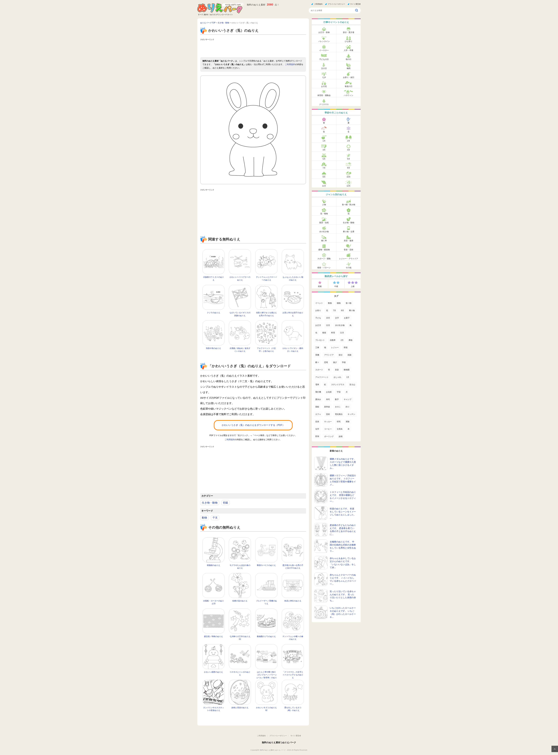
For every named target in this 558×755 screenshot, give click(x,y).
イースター (324, 50)
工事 (317, 347)
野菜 (346, 347)
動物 (204, 517)
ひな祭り (348, 41)
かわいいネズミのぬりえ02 (266, 709)
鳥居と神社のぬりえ (292, 601)
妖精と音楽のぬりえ (239, 707)
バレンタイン (324, 41)
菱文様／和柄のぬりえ (213, 636)
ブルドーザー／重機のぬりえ (266, 602)
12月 (348, 186)
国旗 (349, 355)
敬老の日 (348, 86)
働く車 (324, 241)
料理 (333, 333)
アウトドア (329, 355)
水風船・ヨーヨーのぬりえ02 (213, 602)
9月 (324, 177)
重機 (317, 355)
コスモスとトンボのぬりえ (240, 673)
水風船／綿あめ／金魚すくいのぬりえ (240, 349)
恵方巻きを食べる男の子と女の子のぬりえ (292, 566)
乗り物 (352, 310)
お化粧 (329, 392)
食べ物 (348, 303)
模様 (324, 333)
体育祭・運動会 (324, 95)
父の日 (324, 68)
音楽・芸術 (348, 250)
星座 (317, 421)
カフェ (318, 414)
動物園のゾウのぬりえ (266, 636)
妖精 (341, 436)
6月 (348, 159)
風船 (317, 407)
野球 (317, 436)
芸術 (328, 414)
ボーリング (329, 436)
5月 (324, 159)
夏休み (318, 399)
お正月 (318, 325)
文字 (337, 318)
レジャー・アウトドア (348, 259)
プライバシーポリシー (336, 4)
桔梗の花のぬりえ (239, 601)
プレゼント (320, 340)
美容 (337, 370)
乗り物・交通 (348, 232)
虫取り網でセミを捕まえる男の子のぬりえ (266, 314)
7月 (324, 168)
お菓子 (347, 318)
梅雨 (348, 68)
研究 (339, 421)
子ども (318, 318)
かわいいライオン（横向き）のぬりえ (292, 349)
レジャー (335, 347)
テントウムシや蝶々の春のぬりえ (292, 637)
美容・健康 (348, 241)
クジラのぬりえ (213, 313)
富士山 (352, 384)
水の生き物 (324, 232)
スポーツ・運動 (324, 259)
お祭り (318, 310)
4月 (348, 150)
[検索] (357, 10)
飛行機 (318, 392)
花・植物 (324, 213)
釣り (347, 407)
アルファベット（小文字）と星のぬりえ (266, 349)
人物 (324, 204)
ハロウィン (348, 95)
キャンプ (347, 399)
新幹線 (327, 407)
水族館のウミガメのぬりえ (213, 278)
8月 (348, 168)
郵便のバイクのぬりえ (266, 565)
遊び (335, 362)
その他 (348, 268)
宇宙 (339, 392)
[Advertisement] (253, 48)
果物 (350, 340)
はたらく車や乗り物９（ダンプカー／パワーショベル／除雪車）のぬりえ (266, 676)
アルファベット (322, 377)
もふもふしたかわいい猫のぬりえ (292, 278)
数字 (337, 399)
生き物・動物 (210, 502)
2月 (348, 141)
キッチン (351, 414)
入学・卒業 (348, 50)
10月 (348, 177)
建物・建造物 (324, 250)
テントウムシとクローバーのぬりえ (266, 278)
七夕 (324, 77)
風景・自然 (324, 223)
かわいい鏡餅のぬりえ (213, 672)
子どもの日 (324, 59)
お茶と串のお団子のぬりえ (292, 314)
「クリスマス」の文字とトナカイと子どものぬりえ (292, 675)
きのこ (338, 407)
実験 (347, 421)
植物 (339, 303)
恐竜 (326, 362)
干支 (215, 517)
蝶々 (317, 362)
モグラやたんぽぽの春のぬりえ (240, 566)
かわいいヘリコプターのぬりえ (240, 278)
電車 (317, 384)
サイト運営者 (355, 4)
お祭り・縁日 (348, 77)
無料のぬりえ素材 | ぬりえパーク (279, 742)
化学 (317, 429)
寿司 (328, 399)
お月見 (324, 86)
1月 (324, 141)
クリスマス (324, 104)
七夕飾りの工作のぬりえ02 (240, 637)
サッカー (328, 421)
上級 (353, 286)
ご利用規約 (318, 4)
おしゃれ (337, 377)
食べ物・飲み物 (348, 204)
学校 (344, 362)
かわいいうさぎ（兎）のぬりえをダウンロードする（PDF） (253, 425)
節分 (341, 355)
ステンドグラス (337, 384)
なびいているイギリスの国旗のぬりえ (240, 314)
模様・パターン (324, 268)
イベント (319, 303)
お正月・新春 (324, 32)
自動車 (333, 340)
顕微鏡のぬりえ (213, 565)
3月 (324, 150)
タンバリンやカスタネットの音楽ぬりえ (213, 709)
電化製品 (339, 414)
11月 (324, 186)
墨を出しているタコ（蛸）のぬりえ (292, 709)
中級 (336, 286)
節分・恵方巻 (348, 32)
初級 (225, 502)
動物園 (346, 370)
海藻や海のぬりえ (213, 348)
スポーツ (319, 370)
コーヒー (328, 429)
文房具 (340, 429)
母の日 (348, 59)
